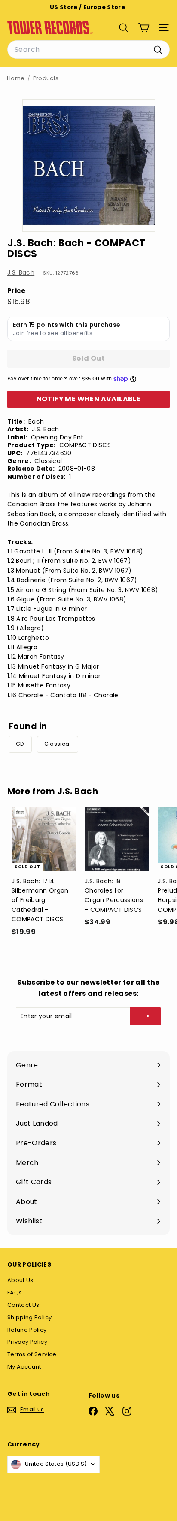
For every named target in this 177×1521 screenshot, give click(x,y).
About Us (20, 1280)
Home (15, 78)
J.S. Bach (20, 272)
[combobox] (88, 49)
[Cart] (144, 27)
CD (20, 743)
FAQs (14, 1292)
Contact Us (23, 1305)
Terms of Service (32, 1354)
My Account (24, 1367)
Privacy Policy (27, 1342)
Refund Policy (27, 1330)
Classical (57, 743)
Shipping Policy (29, 1317)
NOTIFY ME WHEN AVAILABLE (89, 399)
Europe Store (104, 7)
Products (46, 78)
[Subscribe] (145, 1016)
